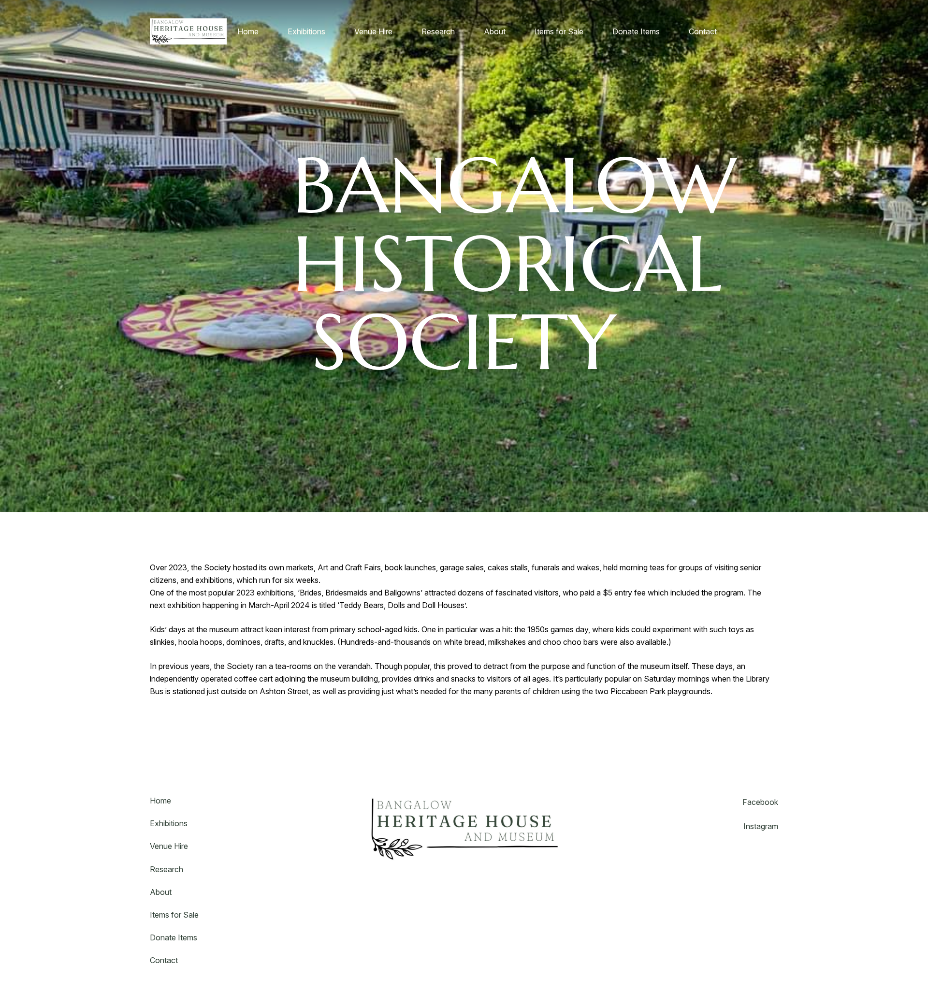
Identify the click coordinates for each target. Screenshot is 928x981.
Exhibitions (169, 823)
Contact (164, 960)
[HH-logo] (188, 31)
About (161, 892)
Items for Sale (174, 915)
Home (160, 800)
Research (166, 869)
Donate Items (173, 937)
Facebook (760, 802)
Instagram (760, 826)
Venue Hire (169, 846)
